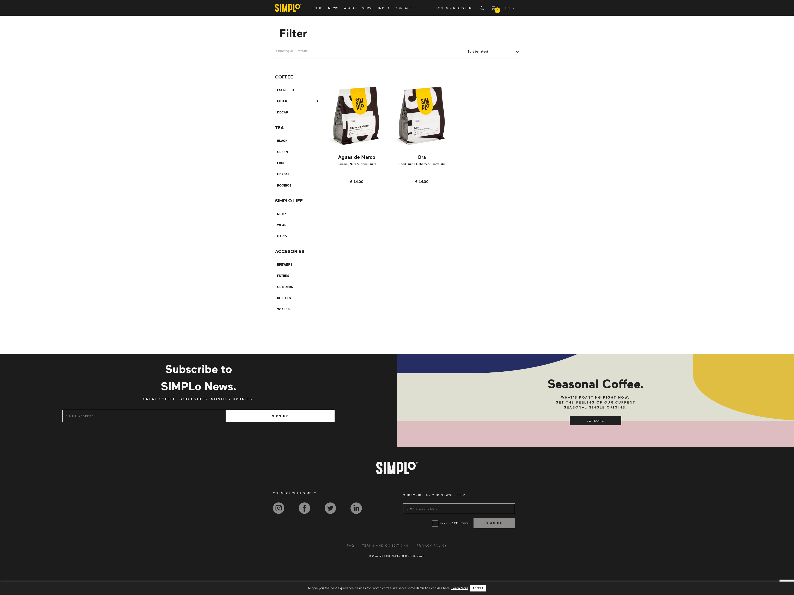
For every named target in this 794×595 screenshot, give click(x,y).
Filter (282, 101)
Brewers (284, 264)
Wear (281, 225)
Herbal (283, 174)
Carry (282, 236)
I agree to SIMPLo (450, 523)
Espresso (285, 90)
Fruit (281, 163)
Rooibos (284, 185)
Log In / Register (453, 8)
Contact (403, 8)
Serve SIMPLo (375, 8)
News (333, 8)
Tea (279, 127)
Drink (282, 214)
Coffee (284, 76)
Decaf (282, 112)
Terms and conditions (385, 545)
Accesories (289, 251)
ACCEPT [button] (478, 588)
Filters (283, 275)
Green (282, 152)
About (350, 8)
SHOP (317, 8)
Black (282, 140)
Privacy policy (431, 545)
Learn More (459, 588)
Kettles (284, 298)
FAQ (350, 545)
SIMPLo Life (289, 200)
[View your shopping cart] (493, 8)
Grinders (285, 287)
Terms (464, 522)
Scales (283, 309)
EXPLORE (595, 420)
